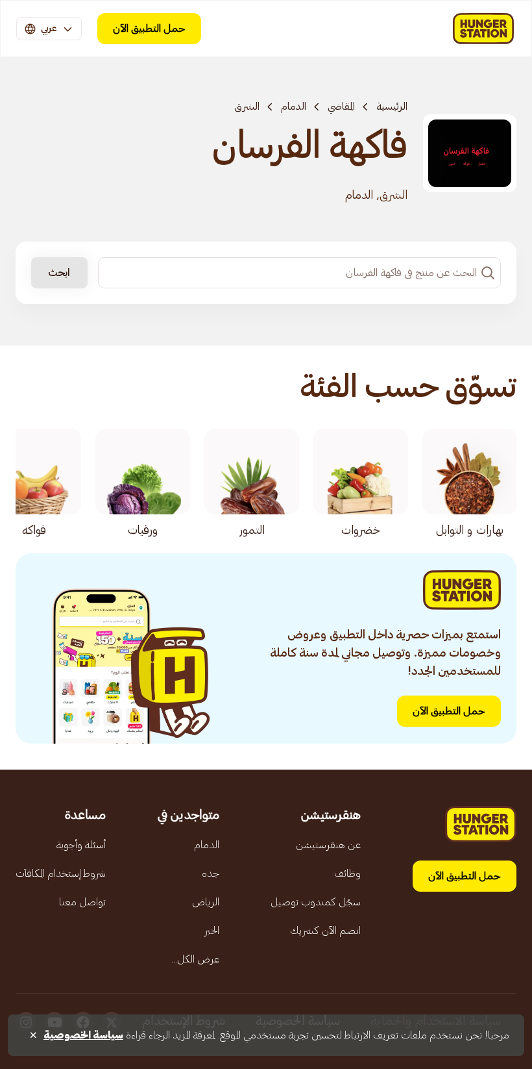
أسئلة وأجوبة (81, 845)
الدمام (293, 106)
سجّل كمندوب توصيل (316, 902)
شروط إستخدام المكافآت (61, 873)
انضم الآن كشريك (325, 930)
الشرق (247, 106)
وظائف (347, 873)
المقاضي (341, 106)
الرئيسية (391, 106)
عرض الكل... (195, 959)
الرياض (205, 902)
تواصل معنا (82, 902)
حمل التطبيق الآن (149, 28)
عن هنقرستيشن (328, 845)
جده (210, 873)
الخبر (211, 930)
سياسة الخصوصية (83, 1035)
